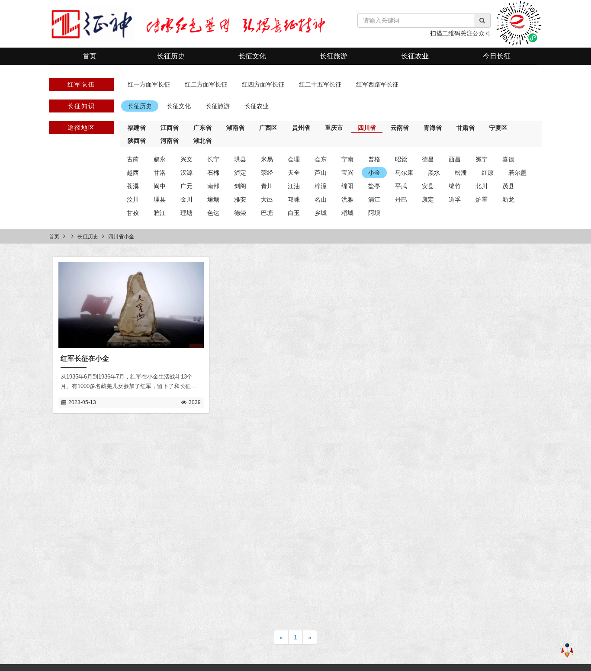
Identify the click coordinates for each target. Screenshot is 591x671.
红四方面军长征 (263, 84)
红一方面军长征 (149, 84)
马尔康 (404, 172)
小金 (374, 172)
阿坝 (374, 212)
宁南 (347, 159)
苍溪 (133, 186)
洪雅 (347, 199)
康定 (428, 199)
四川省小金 (121, 237)
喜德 (508, 159)
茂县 (508, 186)
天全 (294, 172)
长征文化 (252, 56)
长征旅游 (333, 56)
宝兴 (347, 172)
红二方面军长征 (206, 84)
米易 (267, 159)
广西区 (268, 127)
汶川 (133, 199)
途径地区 (81, 127)
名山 (321, 199)
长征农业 (415, 56)
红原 (488, 172)
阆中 (160, 186)
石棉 (213, 172)
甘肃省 (465, 127)
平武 (401, 186)
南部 (213, 186)
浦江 (374, 199)
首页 (89, 56)
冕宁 (481, 159)
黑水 (434, 172)
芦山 (321, 172)
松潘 (461, 172)
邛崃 (294, 199)
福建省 (137, 127)
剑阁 (240, 186)
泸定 (240, 172)
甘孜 (133, 212)
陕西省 (137, 140)
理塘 (186, 212)
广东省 (202, 127)
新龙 (508, 199)
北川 (481, 186)
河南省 (170, 140)
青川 (267, 186)
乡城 (321, 212)
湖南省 (235, 127)
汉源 (186, 172)
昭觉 (401, 159)
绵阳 (347, 186)
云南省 (400, 127)
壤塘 (213, 199)
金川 (186, 199)
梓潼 (321, 186)
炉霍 (481, 199)
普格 (374, 159)
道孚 (455, 199)
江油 (294, 186)
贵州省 (301, 127)
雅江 (160, 212)
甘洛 (160, 172)
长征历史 (171, 56)
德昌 (428, 159)
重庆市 (334, 127)
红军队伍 (81, 84)
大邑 (267, 199)
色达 (213, 212)
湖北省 (202, 140)
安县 (428, 186)
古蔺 (133, 159)
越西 (133, 172)
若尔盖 (517, 172)
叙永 (160, 159)
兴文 (186, 159)
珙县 (240, 159)
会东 (321, 159)
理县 (160, 199)
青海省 (433, 127)
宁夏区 (498, 127)
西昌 (455, 159)
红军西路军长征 (377, 84)
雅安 (240, 199)
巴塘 (267, 212)
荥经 (267, 172)
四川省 (367, 127)
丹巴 (401, 199)
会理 (294, 159)
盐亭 (374, 186)
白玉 (294, 212)
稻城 (347, 212)
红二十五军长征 (320, 84)
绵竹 (455, 186)
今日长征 (497, 56)
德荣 (240, 212)
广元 (186, 186)
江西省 (170, 127)
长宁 (213, 159)
